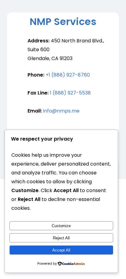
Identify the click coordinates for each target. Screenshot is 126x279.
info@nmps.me (61, 110)
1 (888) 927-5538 (70, 92)
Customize (61, 226)
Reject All (61, 238)
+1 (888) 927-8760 (68, 74)
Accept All (61, 250)
